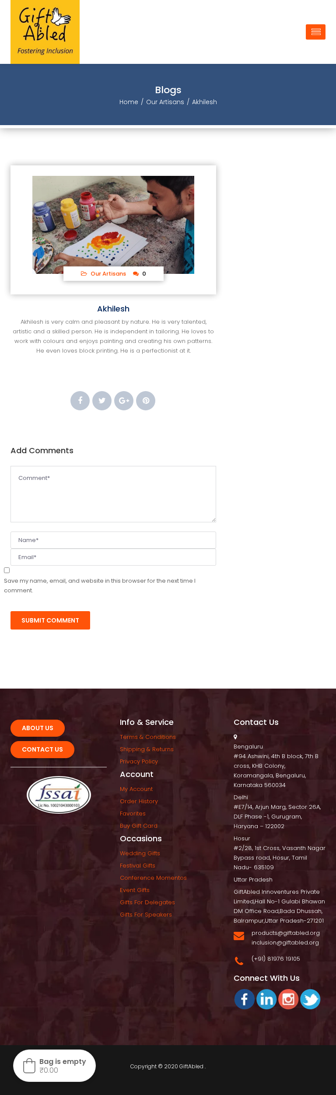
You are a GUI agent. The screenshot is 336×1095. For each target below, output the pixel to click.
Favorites (133, 813)
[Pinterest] (145, 400)
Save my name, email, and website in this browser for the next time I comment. (100, 586)
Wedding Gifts (140, 853)
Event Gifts (135, 890)
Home (128, 102)
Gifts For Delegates (147, 902)
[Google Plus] (123, 400)
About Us (37, 728)
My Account (136, 789)
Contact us (42, 749)
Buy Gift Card (139, 826)
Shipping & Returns (147, 749)
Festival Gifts (137, 865)
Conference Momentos (153, 878)
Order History (139, 801)
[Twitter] (102, 400)
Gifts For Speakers (146, 914)
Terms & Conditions (148, 737)
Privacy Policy (139, 761)
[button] (54, 1066)
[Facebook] (80, 400)
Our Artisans (165, 102)
